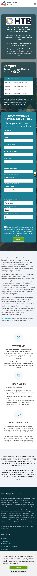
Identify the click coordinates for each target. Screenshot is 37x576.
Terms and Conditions (10, 546)
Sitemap (5, 549)
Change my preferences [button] (18, 571)
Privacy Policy (7, 544)
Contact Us (6, 541)
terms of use (20, 233)
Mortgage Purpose (10, 200)
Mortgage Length (10, 207)
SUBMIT (18, 239)
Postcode (7, 158)
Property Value (9, 177)
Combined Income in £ (11, 214)
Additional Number (10, 151)
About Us (6, 538)
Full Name (7, 130)
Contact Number (9, 144)
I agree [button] (18, 567)
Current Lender (9, 187)
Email (6, 137)
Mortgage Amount (10, 168)
